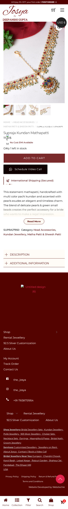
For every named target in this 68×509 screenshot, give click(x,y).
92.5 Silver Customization (19, 343)
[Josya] (15, 12)
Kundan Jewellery (14, 234)
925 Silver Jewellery (31, 434)
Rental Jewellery (14, 337)
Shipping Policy (28, 476)
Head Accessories (24, 122)
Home (6, 122)
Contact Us (10, 369)
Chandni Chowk (51, 456)
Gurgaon (37, 456)
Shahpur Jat (55, 460)
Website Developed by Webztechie (47, 487)
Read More (34, 221)
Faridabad (8, 465)
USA (5, 469)
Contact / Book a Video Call (32, 451)
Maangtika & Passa (39, 438)
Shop (6, 332)
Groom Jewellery (12, 442)
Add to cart (34, 158)
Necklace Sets (10, 438)
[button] (59, 27)
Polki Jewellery (11, 434)
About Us (9, 348)
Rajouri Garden (39, 460)
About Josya (10, 451)
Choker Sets (48, 434)
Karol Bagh (9, 460)
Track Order (11, 363)
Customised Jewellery (25, 447)
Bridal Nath (57, 438)
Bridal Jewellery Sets (32, 429)
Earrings (24, 438)
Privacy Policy (12, 476)
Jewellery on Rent (47, 447)
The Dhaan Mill (23, 465)
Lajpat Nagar (23, 460)
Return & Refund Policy (50, 476)
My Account (11, 358)
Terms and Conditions (33, 481)
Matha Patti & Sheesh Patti (18, 126)
